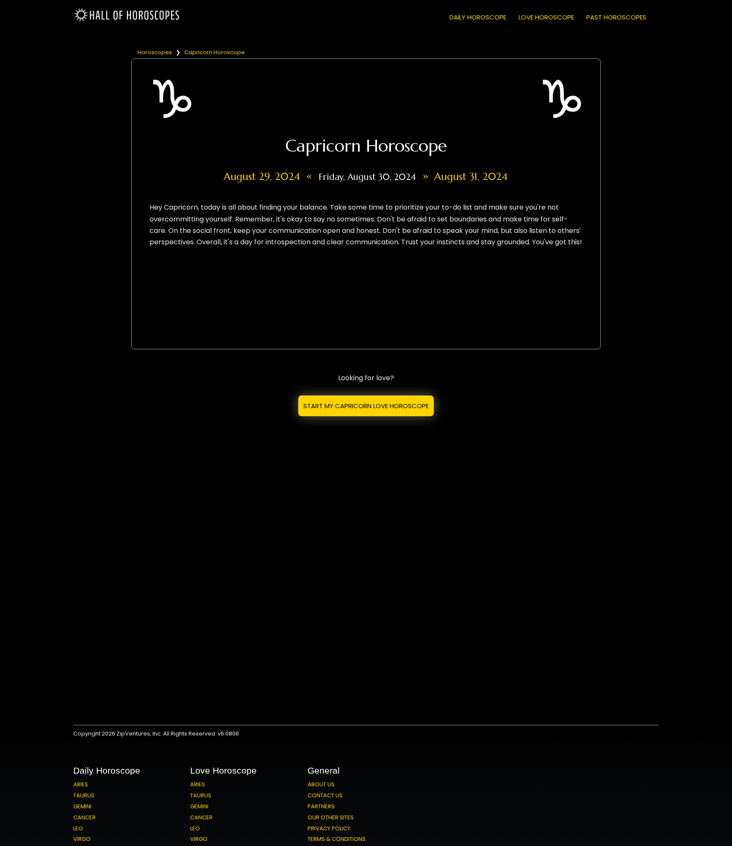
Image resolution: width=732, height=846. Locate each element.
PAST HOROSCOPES (616, 17)
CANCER (84, 817)
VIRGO (82, 839)
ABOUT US (321, 784)
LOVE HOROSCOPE (546, 17)
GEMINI (82, 806)
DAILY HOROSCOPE (477, 17)
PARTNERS (321, 806)
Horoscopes (155, 52)
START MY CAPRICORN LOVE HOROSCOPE (366, 405)
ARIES (80, 784)
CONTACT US (325, 795)
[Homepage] (128, 20)
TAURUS (83, 795)
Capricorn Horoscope (214, 52)
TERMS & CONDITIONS (337, 839)
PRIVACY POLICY (329, 828)
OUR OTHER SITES (331, 817)
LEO (78, 828)
